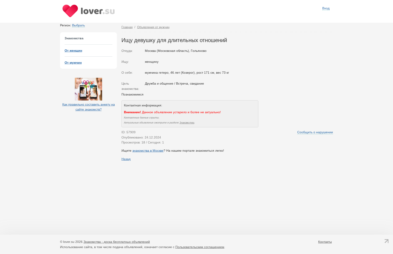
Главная (127, 27)
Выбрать (78, 25)
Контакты (325, 242)
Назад (126, 159)
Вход (326, 8)
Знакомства (186, 122)
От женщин (73, 50)
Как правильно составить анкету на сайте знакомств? (88, 107)
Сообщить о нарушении (315, 132)
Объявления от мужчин (153, 27)
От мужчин (73, 62)
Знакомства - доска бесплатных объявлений (116, 242)
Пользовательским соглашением (199, 247)
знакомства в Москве (148, 150)
